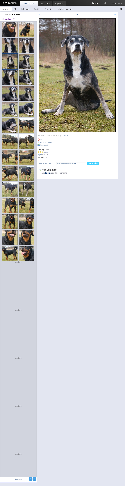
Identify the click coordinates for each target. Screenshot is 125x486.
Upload (59, 3)
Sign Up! (45, 3)
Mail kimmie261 (65, 9)
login (48, 172)
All (15, 9)
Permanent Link (45, 163)
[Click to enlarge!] (77, 75)
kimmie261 (66, 135)
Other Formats (46, 142)
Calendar (25, 9)
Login (40, 154)
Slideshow (18, 479)
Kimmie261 (29, 3)
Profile (37, 9)
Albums (5, 9)
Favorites (49, 9)
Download (44, 145)
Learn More (117, 3)
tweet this (93, 163)
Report (42, 139)
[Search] (121, 9)
